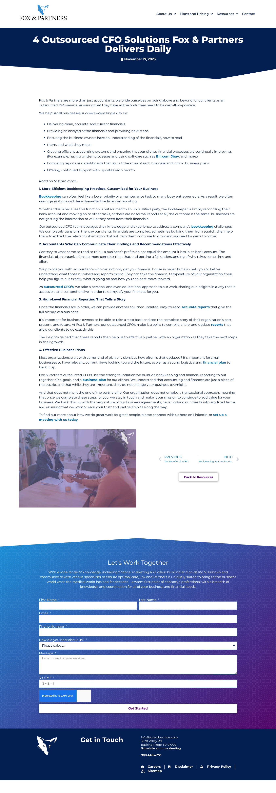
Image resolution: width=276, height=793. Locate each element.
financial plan (214, 362)
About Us (164, 14)
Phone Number (52, 626)
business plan (94, 380)
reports (217, 325)
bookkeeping (202, 226)
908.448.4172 (151, 755)
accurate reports (196, 307)
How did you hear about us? (62, 640)
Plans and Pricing (194, 14)
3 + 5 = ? (45, 678)
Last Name (148, 600)
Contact (248, 14)
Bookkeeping (50, 196)
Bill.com (163, 156)
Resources (225, 14)
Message (46, 653)
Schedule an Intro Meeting (161, 748)
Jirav (175, 156)
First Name (48, 600)
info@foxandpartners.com (159, 737)
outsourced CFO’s (59, 287)
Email (44, 613)
